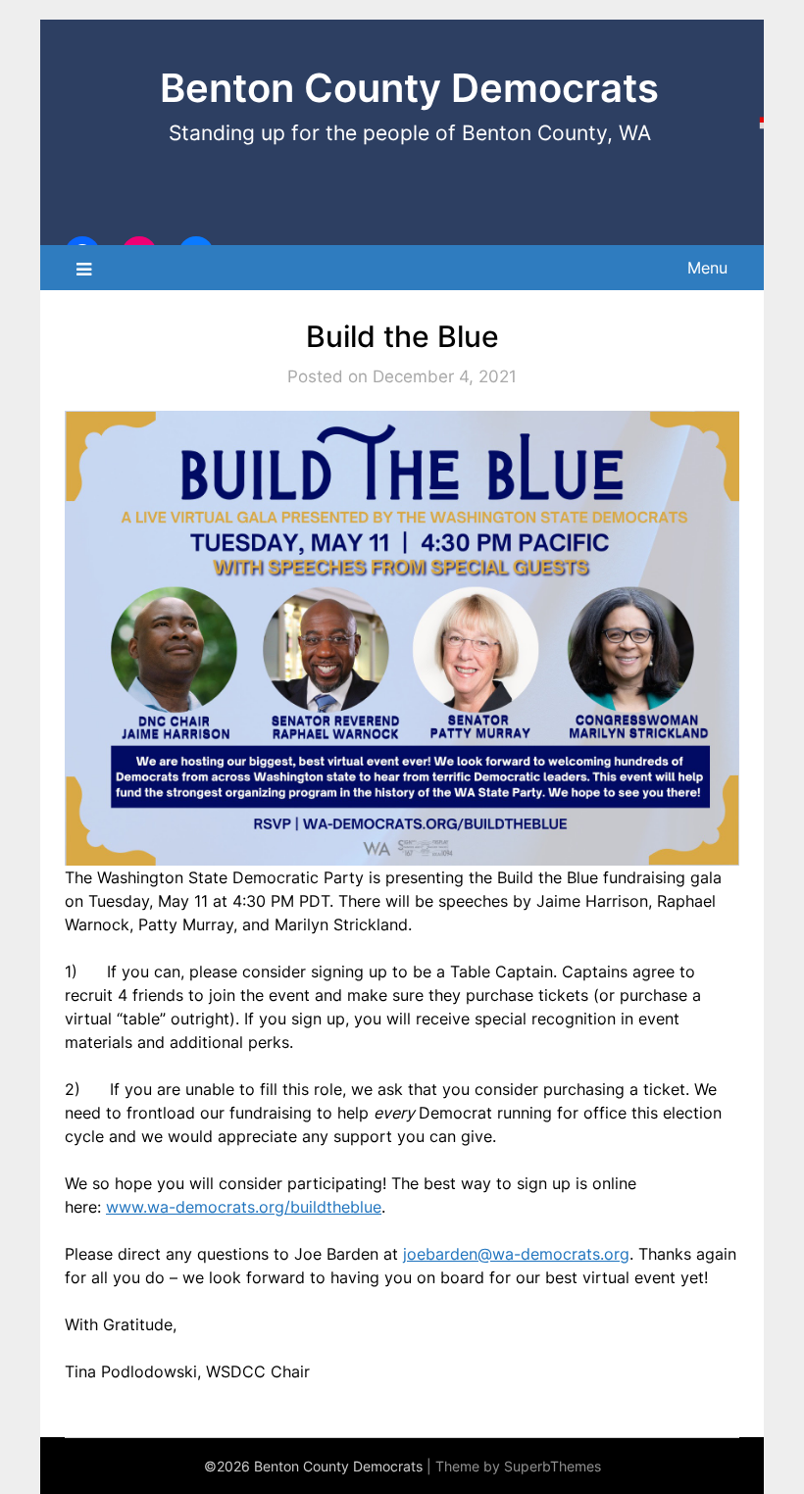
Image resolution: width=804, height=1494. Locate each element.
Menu (707, 267)
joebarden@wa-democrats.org (516, 1254)
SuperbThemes (552, 1466)
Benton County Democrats (409, 88)
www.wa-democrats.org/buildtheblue (243, 1207)
